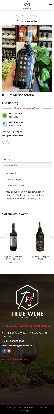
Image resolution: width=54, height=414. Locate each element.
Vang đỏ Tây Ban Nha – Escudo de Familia (14, 258)
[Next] (52, 243)
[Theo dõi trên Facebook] (4, 351)
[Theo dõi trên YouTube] (9, 351)
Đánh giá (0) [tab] (10, 165)
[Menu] (50, 5)
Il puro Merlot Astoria (14, 136)
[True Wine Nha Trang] (27, 5)
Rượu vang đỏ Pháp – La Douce (40, 258)
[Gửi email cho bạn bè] (9, 142)
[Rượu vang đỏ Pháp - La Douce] (40, 236)
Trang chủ (18, 15)
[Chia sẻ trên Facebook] (4, 142)
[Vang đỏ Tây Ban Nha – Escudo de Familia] (14, 236)
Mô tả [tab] (7, 160)
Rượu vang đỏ (33, 15)
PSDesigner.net (27, 410)
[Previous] (2, 243)
